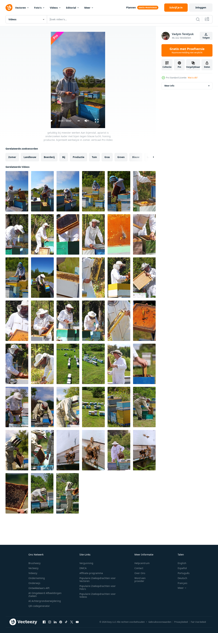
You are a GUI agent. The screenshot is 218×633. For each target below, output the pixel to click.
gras (107, 157)
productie (78, 157)
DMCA (83, 568)
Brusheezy (34, 563)
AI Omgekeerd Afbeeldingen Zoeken (45, 594)
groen (121, 157)
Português (184, 573)
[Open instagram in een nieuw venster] (49, 621)
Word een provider (140, 579)
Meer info (169, 85)
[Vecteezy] (9, 7)
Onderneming (36, 578)
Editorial (71, 7)
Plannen (131, 7)
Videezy (32, 573)
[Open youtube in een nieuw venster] (77, 621)
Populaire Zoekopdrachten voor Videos (97, 595)
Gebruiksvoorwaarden (159, 621)
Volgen (206, 37)
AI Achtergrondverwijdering (44, 601)
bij (63, 157)
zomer (12, 157)
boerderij (49, 157)
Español (182, 568)
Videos (54, 7)
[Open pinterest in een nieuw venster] (60, 621)
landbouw (30, 157)
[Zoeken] (198, 19)
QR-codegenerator (39, 606)
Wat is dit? (192, 77)
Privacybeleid (181, 621)
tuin (94, 157)
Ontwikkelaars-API (38, 588)
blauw (135, 157)
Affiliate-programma (91, 573)
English (182, 563)
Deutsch (182, 578)
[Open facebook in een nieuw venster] (44, 621)
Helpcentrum (142, 563)
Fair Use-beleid (198, 621)
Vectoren (20, 7)
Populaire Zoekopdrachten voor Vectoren (97, 579)
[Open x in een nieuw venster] (71, 621)
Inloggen (200, 7)
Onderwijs (34, 583)
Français (182, 583)
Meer (87, 7)
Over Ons (139, 573)
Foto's (38, 7)
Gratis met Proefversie (187, 50)
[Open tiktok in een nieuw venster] (66, 621)
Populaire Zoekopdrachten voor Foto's (97, 587)
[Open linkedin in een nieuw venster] (55, 621)
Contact (138, 568)
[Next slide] (150, 157)
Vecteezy (33, 568)
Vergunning (86, 563)
